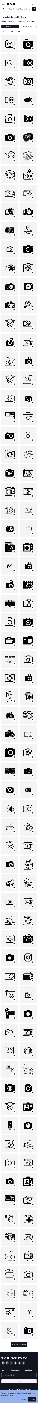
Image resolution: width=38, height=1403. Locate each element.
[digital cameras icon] (9, 360)
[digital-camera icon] (9, 99)
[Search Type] (5, 9)
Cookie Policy (21, 1393)
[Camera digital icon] (28, 267)
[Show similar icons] (14, 48)
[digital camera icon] (9, 43)
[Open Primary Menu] (3, 4)
